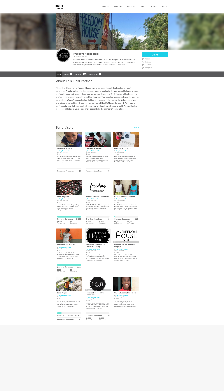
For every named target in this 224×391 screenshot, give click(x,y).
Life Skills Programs (94, 148)
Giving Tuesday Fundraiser (125, 293)
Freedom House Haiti (86, 53)
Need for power (63, 197)
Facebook (148, 65)
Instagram (148, 67)
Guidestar (148, 62)
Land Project (62, 293)
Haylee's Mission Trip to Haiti (97, 197)
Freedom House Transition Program (124, 246)
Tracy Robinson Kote (65, 151)
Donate (155, 54)
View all (136, 127)
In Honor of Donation (122, 148)
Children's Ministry (64, 148)
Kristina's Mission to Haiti (124, 197)
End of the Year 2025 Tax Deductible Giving (95, 246)
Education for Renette (66, 245)
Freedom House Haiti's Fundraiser (95, 294)
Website (147, 59)
